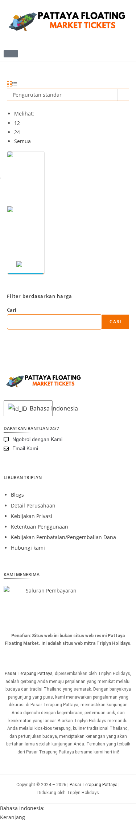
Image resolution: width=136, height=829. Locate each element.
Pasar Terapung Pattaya (29, 673)
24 (17, 132)
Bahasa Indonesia (39, 408)
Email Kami (25, 448)
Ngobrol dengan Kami (37, 439)
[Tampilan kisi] (9, 84)
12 (17, 123)
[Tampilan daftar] (14, 84)
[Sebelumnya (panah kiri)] (12, 414)
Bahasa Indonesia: (22, 808)
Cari (11, 310)
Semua (22, 141)
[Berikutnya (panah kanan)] (123, 414)
